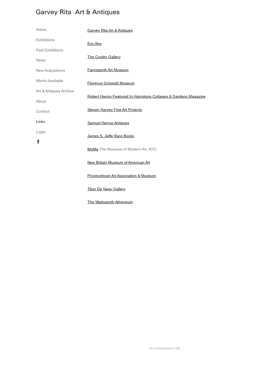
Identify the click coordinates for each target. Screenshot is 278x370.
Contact (42, 111)
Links (40, 121)
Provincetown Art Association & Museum (121, 175)
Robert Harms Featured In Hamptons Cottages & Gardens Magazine (146, 96)
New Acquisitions (50, 70)
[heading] (49, 13)
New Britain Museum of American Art (118, 162)
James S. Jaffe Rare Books (110, 136)
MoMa (92, 149)
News (41, 60)
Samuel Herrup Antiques (108, 123)
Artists (41, 29)
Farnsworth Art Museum (108, 70)
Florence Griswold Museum (111, 83)
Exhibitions (45, 40)
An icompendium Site (165, 348)
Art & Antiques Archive (55, 91)
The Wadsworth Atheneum (110, 202)
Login (41, 132)
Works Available (49, 80)
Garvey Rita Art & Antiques (110, 30)
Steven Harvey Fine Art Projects (114, 109)
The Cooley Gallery (104, 57)
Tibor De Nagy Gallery (106, 189)
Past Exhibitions (49, 50)
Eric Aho (94, 43)
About (41, 101)
